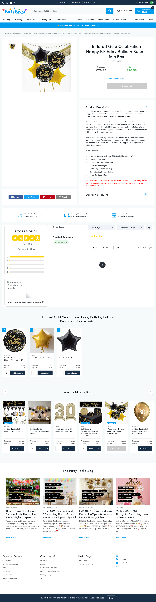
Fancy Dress (47, 19)
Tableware (139, 19)
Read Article (11, 537)
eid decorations (89, 497)
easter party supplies (54, 497)
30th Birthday (16, 33)
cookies (100, 598)
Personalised (32, 19)
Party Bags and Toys (121, 19)
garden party (14, 488)
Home (7, 33)
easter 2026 (50, 488)
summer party (14, 501)
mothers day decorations (129, 494)
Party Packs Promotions (49, 571)
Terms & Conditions (9, 578)
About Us (43, 560)
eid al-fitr (98, 494)
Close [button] (111, 598)
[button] (12, 46)
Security (43, 578)
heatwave (26, 488)
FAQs (4, 568)
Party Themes (62, 19)
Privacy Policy (45, 575)
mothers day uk (125, 497)
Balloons (90, 19)
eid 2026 (103, 491)
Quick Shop (76, 2)
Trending (6, 19)
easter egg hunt (52, 494)
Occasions (77, 19)
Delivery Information (10, 564)
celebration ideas (53, 484)
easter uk (49, 501)
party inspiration (16, 494)
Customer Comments (48, 568)
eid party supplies (90, 501)
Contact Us (63, 2)
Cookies (43, 564)
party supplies (124, 501)
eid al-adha (87, 494)
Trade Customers (9, 582)
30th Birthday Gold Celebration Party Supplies (64, 33)
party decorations (16, 491)
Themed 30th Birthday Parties (34, 33)
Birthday (18, 19)
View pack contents (116, 78)
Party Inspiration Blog (86, 564)
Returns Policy (7, 575)
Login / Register (91, 2)
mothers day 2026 (125, 491)
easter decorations (53, 491)
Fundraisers (6, 571)
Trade (150, 19)
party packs (14, 497)
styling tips (26, 497)
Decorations (103, 19)
